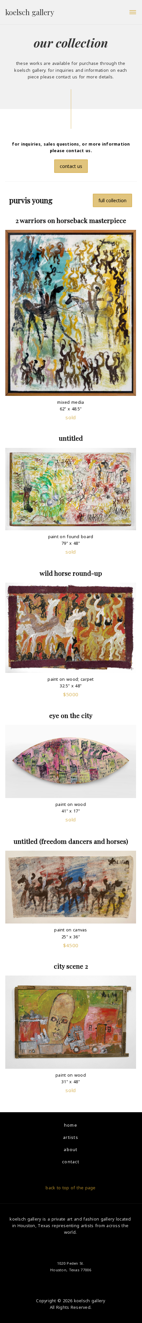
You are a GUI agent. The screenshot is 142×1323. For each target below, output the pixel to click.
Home (70, 1125)
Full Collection (112, 200)
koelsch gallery (29, 12)
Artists (70, 1137)
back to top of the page (70, 1188)
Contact (70, 1162)
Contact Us (71, 166)
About (70, 1149)
